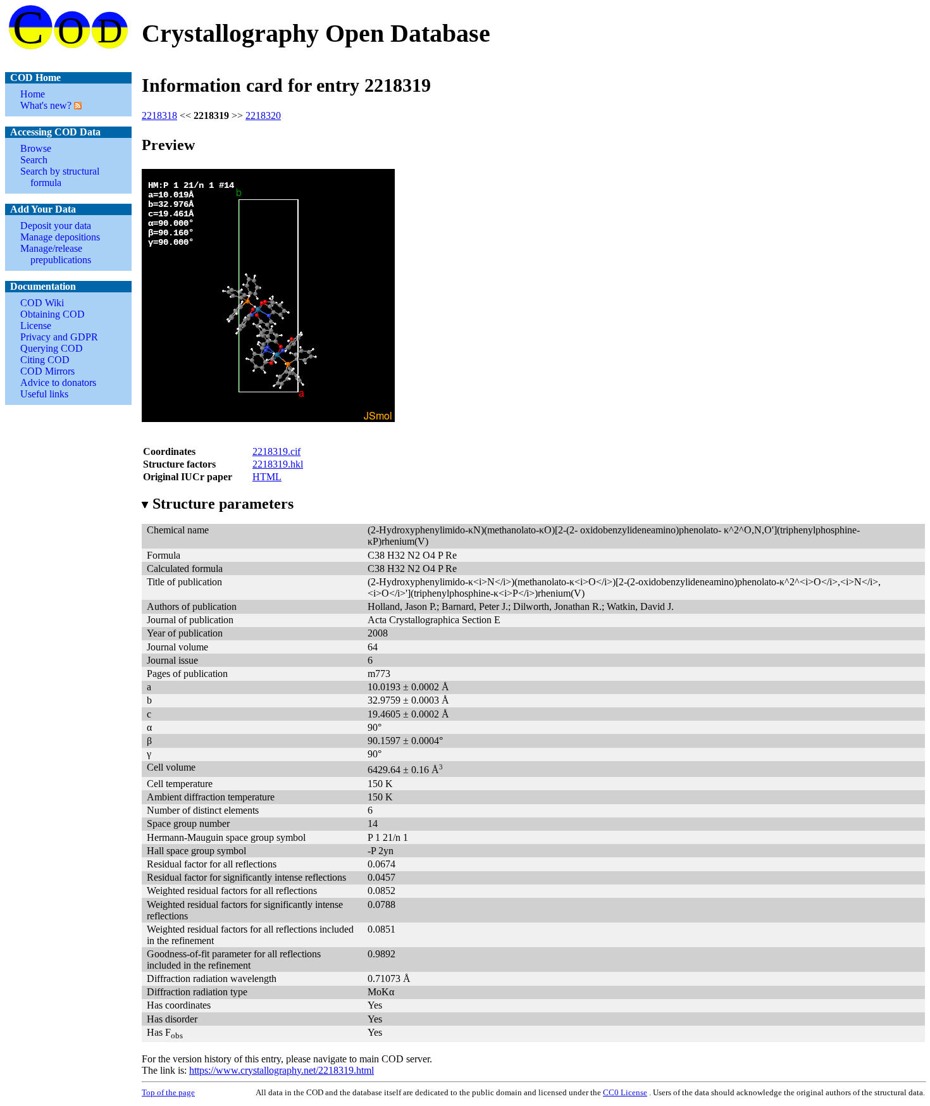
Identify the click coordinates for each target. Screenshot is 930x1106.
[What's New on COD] (76, 105)
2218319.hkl (277, 464)
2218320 (263, 115)
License (35, 325)
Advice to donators (58, 382)
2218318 (159, 115)
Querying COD (51, 348)
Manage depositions (60, 237)
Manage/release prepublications (55, 254)
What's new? (45, 105)
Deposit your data (55, 225)
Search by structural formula (59, 177)
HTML (267, 476)
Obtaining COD (52, 314)
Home (32, 94)
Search (33, 159)
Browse (35, 148)
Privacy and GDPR (59, 337)
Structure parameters (223, 503)
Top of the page (168, 1092)
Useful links (44, 393)
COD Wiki (42, 302)
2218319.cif (276, 451)
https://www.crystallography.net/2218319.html (281, 1070)
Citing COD (45, 359)
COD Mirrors (47, 371)
